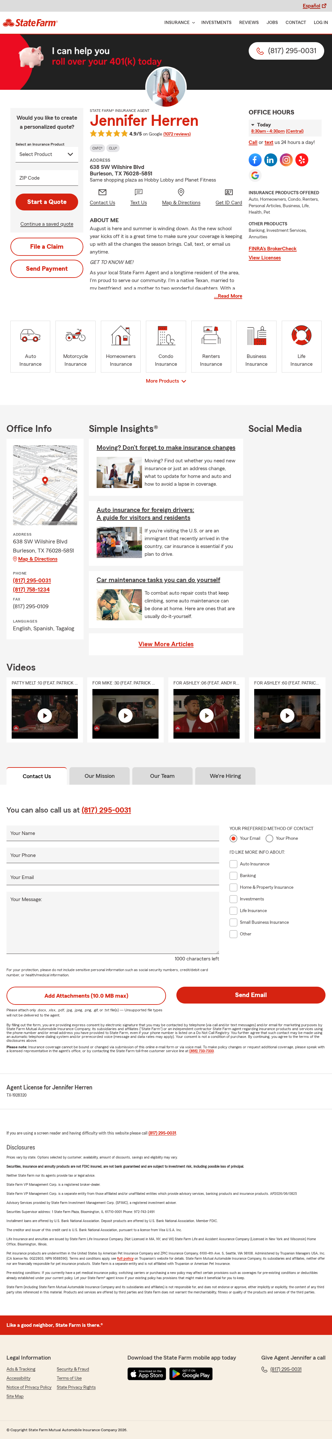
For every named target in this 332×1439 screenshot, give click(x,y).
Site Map (15, 1396)
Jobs (272, 22)
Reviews (249, 22)
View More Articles (166, 644)
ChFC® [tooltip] (97, 148)
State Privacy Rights (76, 1387)
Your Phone (23, 855)
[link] (30, 22)
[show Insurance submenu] (192, 23)
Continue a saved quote (46, 224)
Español (311, 5)
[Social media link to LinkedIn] (270, 159)
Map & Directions (37, 559)
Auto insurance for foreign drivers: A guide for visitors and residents (145, 514)
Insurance (177, 22)
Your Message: (26, 899)
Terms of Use (69, 1378)
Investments (216, 22)
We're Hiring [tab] (225, 776)
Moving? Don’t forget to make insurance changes (166, 448)
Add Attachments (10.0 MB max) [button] (86, 996)
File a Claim (47, 247)
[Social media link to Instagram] (286, 159)
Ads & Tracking (20, 1369)
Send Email (251, 995)
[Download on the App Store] (146, 1373)
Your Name (22, 833)
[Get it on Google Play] (191, 1373)
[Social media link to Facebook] (255, 159)
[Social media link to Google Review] (255, 175)
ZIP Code (29, 178)
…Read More (228, 296)
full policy (125, 1258)
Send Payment (47, 269)
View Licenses (265, 257)
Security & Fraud (73, 1369)
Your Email (22, 877)
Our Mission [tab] (100, 776)
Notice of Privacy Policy (29, 1387)
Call (253, 142)
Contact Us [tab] (37, 776)
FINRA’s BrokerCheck (273, 248)
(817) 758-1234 (31, 589)
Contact (296, 22)
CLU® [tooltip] (113, 148)
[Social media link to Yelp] (301, 159)
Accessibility (18, 1378)
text (269, 142)
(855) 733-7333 (201, 1051)
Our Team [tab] (162, 776)
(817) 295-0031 (32, 580)
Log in (321, 22)
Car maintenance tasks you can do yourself (158, 580)
